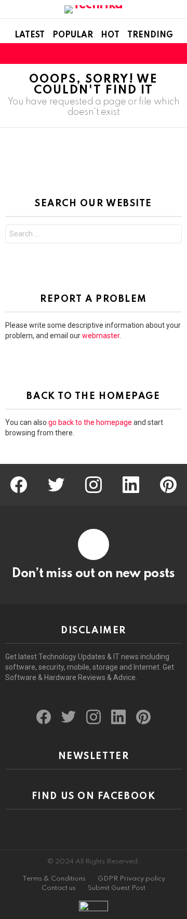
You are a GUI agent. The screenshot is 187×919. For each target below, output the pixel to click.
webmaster (100, 335)
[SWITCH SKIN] (158, 53)
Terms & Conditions (54, 878)
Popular (72, 35)
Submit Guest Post (116, 888)
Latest (30, 35)
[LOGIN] (175, 53)
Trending (150, 35)
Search (171, 235)
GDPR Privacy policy (131, 878)
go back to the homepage (90, 422)
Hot (110, 35)
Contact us (59, 888)
